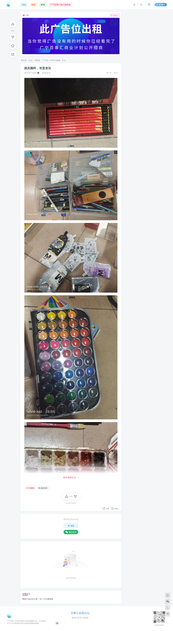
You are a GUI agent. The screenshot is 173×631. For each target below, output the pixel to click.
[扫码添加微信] (167, 601)
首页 (24, 60)
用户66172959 (30, 72)
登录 (72, 525)
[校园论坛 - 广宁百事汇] (9, 615)
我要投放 (115, 15)
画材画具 (43, 488)
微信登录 (72, 532)
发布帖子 (162, 4)
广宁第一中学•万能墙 (51, 60)
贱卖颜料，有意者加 (37, 68)
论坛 (30, 60)
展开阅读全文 (69, 477)
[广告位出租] (70, 36)
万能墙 (37, 60)
